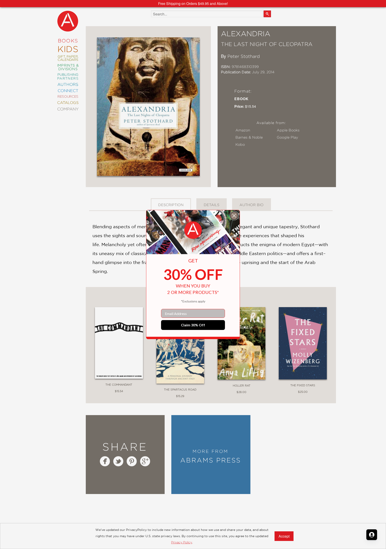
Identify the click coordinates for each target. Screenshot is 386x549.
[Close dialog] (234, 216)
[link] (193, 230)
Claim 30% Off (193, 325)
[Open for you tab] (371, 534)
